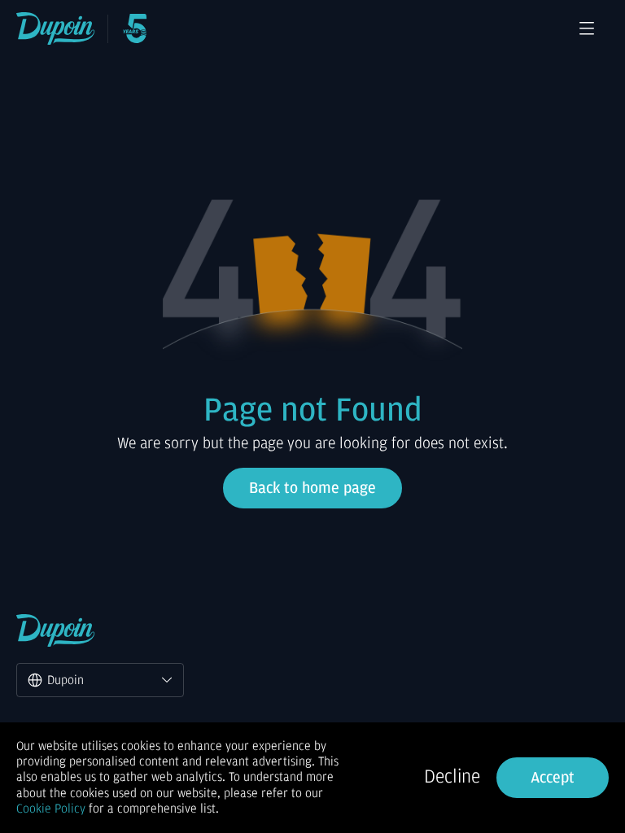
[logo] (55, 28)
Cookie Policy (50, 808)
